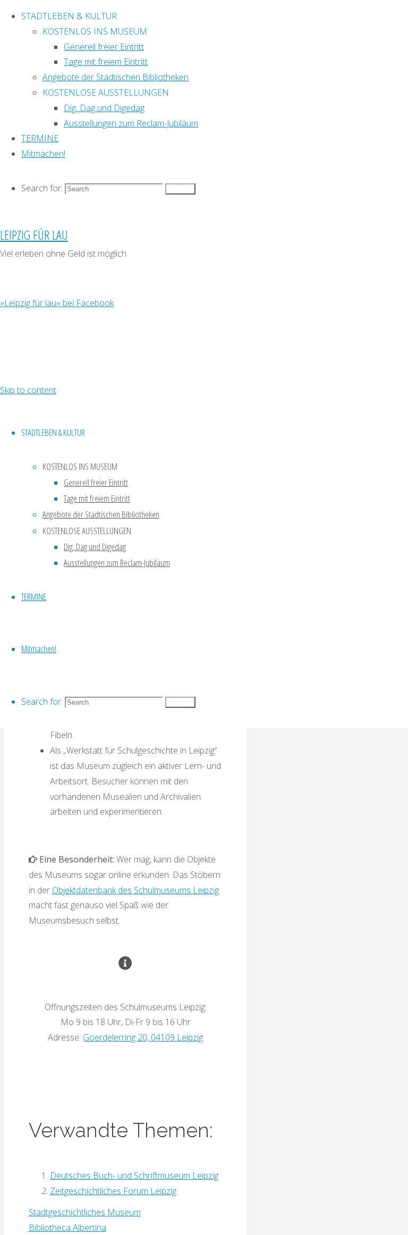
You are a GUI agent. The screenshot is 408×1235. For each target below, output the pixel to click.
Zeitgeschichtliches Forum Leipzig (113, 1191)
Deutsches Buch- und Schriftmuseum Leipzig (134, 1175)
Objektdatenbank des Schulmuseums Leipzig (135, 890)
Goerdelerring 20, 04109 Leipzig (143, 1037)
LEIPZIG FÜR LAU (34, 234)
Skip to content (28, 390)
